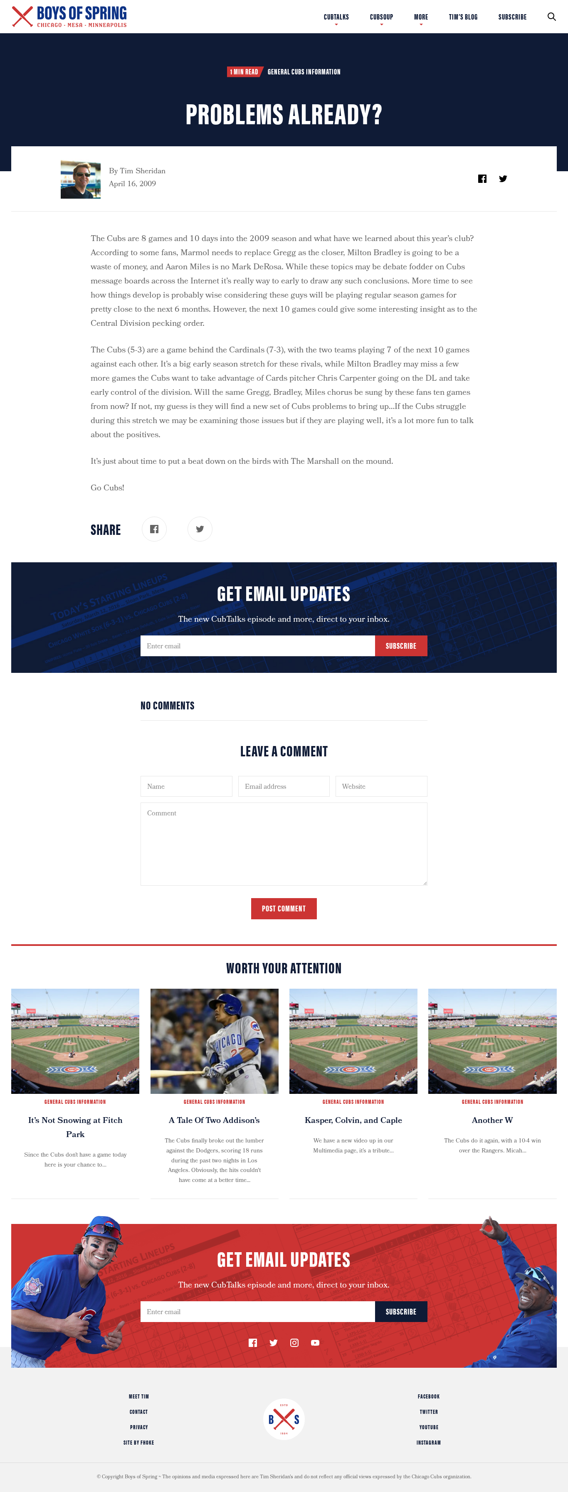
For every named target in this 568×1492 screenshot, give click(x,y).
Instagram (429, 1442)
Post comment (284, 908)
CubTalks (336, 16)
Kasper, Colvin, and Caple (353, 1121)
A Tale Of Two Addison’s (214, 1121)
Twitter (429, 1411)
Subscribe (513, 16)
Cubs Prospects (448, 16)
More (421, 16)
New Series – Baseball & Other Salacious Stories (141, 13)
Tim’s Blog (463, 16)
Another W (492, 1121)
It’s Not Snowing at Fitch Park (75, 1128)
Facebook (429, 1396)
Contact (139, 1411)
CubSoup (381, 16)
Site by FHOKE (138, 1442)
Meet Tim (139, 1396)
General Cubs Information (304, 71)
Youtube (429, 1427)
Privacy (139, 1427)
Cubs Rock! (492, 7)
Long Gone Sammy (411, 7)
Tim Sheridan (142, 171)
